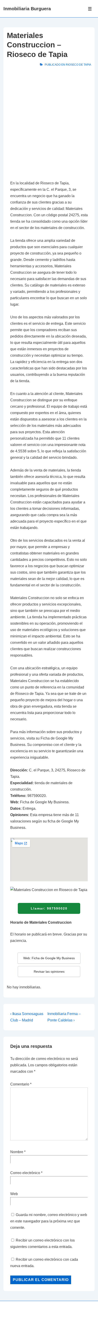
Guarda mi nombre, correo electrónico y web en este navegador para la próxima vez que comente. (48, 1221)
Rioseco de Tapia (78, 64)
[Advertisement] (49, 125)
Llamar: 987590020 (49, 908)
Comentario (20, 1084)
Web (14, 1194)
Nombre (16, 1152)
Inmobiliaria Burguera (27, 8)
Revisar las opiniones (49, 971)
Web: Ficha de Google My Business (49, 958)
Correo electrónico (25, 1173)
